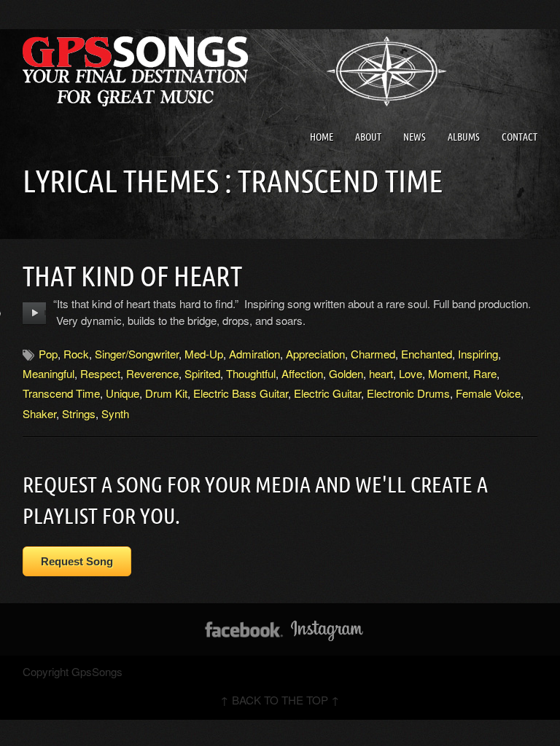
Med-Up (203, 353)
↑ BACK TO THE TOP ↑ (280, 699)
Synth (115, 413)
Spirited (202, 373)
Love (410, 373)
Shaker (39, 413)
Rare (485, 373)
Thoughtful (251, 373)
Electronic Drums (408, 393)
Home (321, 137)
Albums (464, 137)
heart (381, 373)
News (414, 137)
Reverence (152, 373)
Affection (302, 373)
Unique (122, 393)
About (368, 137)
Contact (519, 137)
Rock (76, 353)
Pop (48, 353)
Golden (346, 373)
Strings (79, 413)
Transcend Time (61, 393)
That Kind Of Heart (132, 276)
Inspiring (478, 353)
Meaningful (48, 373)
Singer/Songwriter (137, 353)
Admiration (254, 353)
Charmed (373, 353)
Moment (447, 373)
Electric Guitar (327, 393)
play (35, 313)
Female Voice (488, 393)
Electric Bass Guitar (240, 393)
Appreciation (315, 353)
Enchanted (426, 353)
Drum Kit (166, 393)
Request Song (77, 561)
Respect (100, 373)
